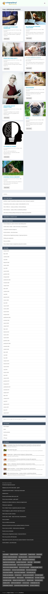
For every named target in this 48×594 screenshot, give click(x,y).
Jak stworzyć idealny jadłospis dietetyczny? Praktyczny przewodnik (17, 212)
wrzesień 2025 (6, 282)
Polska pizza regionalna (8, 238)
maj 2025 (5, 294)
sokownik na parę (7, 580)
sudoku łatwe (6, 582)
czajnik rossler (23, 554)
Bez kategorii (41, 59)
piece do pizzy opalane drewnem (10, 567)
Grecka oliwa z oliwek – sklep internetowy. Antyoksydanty (15, 226)
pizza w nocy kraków (8, 572)
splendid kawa (30, 580)
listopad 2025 (6, 276)
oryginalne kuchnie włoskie (9, 564)
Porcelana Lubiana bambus (9, 577)
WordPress (21, 592)
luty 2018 (5, 375)
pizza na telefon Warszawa (18, 569)
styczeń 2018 (6, 378)
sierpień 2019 (6, 360)
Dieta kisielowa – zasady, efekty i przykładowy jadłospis (15, 209)
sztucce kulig (26, 582)
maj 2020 (5, 355)
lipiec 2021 (6, 329)
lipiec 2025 (6, 288)
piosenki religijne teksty (36, 567)
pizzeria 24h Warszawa (8, 575)
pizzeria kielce (18, 575)
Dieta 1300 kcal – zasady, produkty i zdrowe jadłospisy (15, 206)
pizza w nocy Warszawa (19, 572)
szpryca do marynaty (16, 582)
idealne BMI (39, 554)
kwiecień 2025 (6, 297)
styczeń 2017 (6, 412)
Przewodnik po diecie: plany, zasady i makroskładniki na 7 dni (16, 204)
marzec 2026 (6, 265)
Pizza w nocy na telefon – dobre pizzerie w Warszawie (13, 528)
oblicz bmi (30, 562)
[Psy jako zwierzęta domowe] (35, 49)
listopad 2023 (6, 314)
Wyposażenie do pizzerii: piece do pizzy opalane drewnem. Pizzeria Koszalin (17, 539)
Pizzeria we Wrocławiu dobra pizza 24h (10, 496)
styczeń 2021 (6, 337)
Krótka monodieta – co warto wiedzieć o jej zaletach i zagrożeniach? (21, 468)
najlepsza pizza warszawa (9, 562)
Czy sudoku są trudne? (10, 146)
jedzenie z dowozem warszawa (10, 557)
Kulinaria (5, 435)
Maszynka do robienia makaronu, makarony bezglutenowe (14, 502)
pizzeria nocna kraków (28, 575)
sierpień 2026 (6, 250)
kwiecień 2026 (6, 262)
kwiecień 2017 (6, 404)
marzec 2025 (6, 300)
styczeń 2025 (6, 305)
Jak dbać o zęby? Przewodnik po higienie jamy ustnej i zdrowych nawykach (19, 201)
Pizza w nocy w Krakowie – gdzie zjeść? (10, 499)
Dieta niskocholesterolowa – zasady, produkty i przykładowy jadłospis (21, 473)
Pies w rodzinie (30, 87)
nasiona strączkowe (21, 562)
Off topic (17, 30)
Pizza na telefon (7, 241)
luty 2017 (5, 410)
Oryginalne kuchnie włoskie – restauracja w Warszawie (13, 490)
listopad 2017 (6, 384)
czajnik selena (31, 554)
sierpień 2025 (6, 285)
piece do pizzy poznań (24, 567)
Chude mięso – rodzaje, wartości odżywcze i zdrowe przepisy (19, 454)
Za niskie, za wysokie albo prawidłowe (11, 27)
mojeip (19, 559)
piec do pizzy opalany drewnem (25, 564)
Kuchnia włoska (7, 432)
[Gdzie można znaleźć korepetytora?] (12, 88)
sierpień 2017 (6, 392)
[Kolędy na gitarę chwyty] (12, 49)
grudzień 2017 (6, 381)
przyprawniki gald (29, 577)
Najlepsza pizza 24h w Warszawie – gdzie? (11, 487)
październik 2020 (7, 343)
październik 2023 (7, 317)
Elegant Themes (10, 592)
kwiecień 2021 (6, 331)
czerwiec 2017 (6, 398)
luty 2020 (5, 357)
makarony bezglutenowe (34, 557)
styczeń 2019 (6, 366)
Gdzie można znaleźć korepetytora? (9, 106)
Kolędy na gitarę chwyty (10, 58)
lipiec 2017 (6, 395)
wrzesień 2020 (6, 346)
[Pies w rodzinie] (35, 79)
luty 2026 (5, 268)
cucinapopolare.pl (8, 30)
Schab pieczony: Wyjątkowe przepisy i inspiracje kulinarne (15, 235)
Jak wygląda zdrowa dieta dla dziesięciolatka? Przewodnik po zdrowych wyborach (24, 445)
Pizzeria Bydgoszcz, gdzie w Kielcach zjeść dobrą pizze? (15, 223)
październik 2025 (7, 279)
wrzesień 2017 (6, 389)
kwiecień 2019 (6, 363)
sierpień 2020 (6, 349)
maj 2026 (5, 259)
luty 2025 (5, 303)
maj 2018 (5, 369)
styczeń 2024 (6, 311)
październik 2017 (7, 386)
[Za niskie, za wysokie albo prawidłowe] (12, 18)
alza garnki (5, 554)
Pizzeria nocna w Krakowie (7, 531)
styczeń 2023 (6, 323)
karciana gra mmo (23, 557)
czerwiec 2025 (6, 291)
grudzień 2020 (6, 340)
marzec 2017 (6, 407)
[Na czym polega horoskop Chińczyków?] (35, 18)
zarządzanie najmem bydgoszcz (10, 229)
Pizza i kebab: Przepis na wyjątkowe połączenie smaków (15, 244)
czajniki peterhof (14, 554)
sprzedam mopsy (38, 580)
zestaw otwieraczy (34, 585)
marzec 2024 (6, 308)
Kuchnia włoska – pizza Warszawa (11, 232)
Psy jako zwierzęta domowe (33, 57)
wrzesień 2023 (6, 320)
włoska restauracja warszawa (21, 585)
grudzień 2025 (6, 274)
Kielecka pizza (5, 493)
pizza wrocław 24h (31, 572)
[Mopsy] (35, 109)
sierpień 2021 (6, 326)
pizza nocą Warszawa (31, 569)
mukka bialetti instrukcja (28, 559)
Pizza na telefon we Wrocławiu (8, 522)
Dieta (5, 429)
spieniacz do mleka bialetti (19, 580)
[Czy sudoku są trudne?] (12, 133)
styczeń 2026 (6, 271)
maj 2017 (5, 401)
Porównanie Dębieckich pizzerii (8, 484)
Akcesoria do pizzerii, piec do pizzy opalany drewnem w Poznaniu (15, 525)
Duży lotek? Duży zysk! (12, 449)
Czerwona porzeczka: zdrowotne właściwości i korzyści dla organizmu (21, 459)
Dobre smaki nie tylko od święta (9, 513)
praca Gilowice (20, 577)
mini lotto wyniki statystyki (9, 559)
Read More (6, 38)
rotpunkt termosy (39, 577)
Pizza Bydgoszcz (6, 569)
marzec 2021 (6, 334)
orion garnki (37, 562)
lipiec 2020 (6, 352)
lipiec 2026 (6, 253)
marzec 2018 (6, 372)
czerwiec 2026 (6, 256)
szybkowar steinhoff (8, 585)
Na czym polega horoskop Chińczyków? (33, 27)
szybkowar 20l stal (35, 582)
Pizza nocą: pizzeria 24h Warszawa (9, 536)
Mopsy (27, 118)
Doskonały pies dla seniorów (12, 177)
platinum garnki (39, 575)
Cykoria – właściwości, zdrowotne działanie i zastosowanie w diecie (21, 463)
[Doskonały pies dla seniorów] (12, 168)
